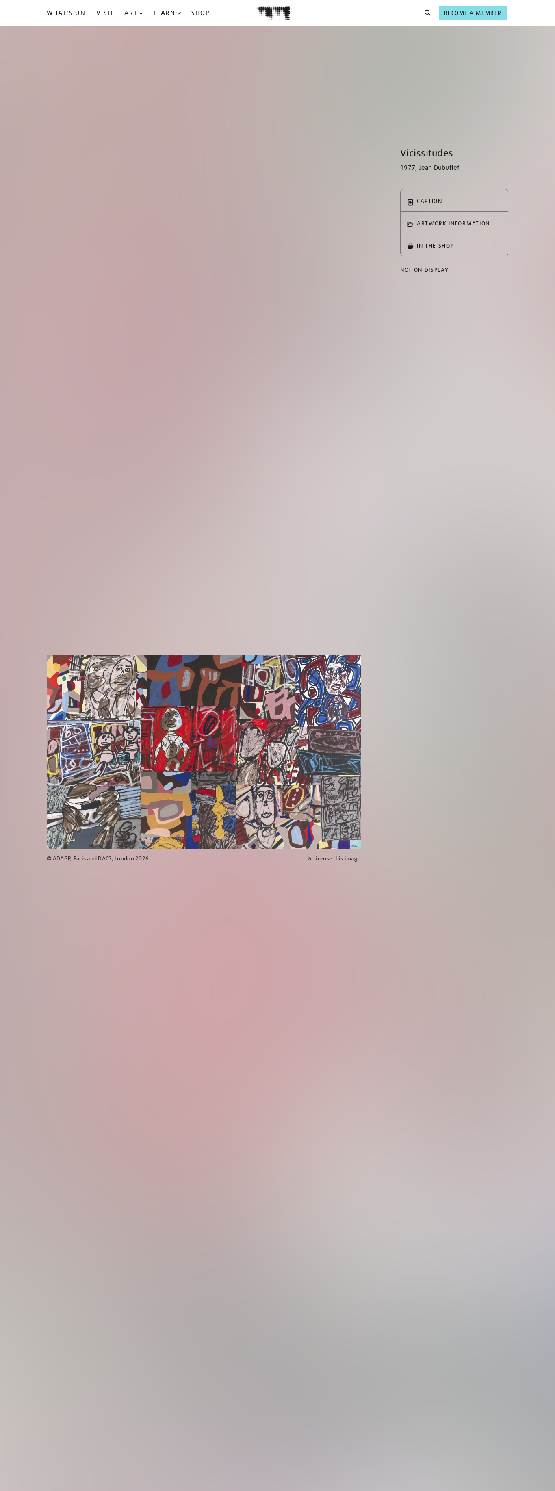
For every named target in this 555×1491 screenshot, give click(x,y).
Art (131, 13)
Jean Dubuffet (439, 168)
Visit (105, 13)
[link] (173, 858)
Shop (200, 13)
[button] (425, 13)
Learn (165, 13)
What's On (66, 13)
